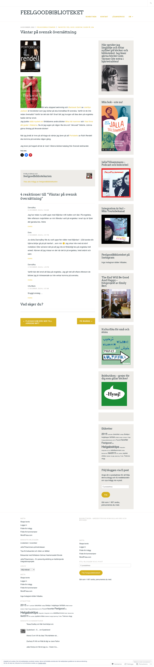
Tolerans (127, 456)
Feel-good (71, 27)
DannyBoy (32, 207)
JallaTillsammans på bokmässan (32, 547)
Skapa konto (25, 521)
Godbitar (79, 27)
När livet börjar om (46, 624)
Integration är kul (106, 450)
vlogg (103, 458)
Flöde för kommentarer (28, 532)
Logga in (23, 525)
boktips (122, 434)
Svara (30, 226)
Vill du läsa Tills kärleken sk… (47, 635)
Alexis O (30, 635)
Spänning (117, 456)
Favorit (118, 440)
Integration (122, 447)
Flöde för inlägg (26, 528)
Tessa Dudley (32, 624)
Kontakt (104, 16)
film (113, 443)
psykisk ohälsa (40, 616)
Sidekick (108, 456)
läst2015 (112, 452)
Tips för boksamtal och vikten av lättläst (34, 551)
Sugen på (86, 27)
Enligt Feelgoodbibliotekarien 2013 (33, 609)
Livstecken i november (28, 543)
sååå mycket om (36, 121)
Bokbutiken (91, 16)
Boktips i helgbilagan (52, 605)
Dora (29, 232)
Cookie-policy (42, 663)
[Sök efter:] (151, 3)
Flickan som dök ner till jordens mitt (39, 322)
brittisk (112, 437)
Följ (105, 494)
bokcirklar (116, 434)
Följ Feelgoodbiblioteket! (91, 573)
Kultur (123, 450)
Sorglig (112, 456)
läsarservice (104, 453)
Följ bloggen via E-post (115, 470)
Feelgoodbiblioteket (52, 12)
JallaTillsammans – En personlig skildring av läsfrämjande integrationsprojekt (42, 560)
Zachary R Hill (32, 641)
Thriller (122, 456)
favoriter (124, 439)
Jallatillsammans (115, 450)
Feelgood (107, 442)
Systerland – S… (33, 630)
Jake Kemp (31, 647)
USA (92, 27)
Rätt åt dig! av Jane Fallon (50, 641)
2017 (28, 605)
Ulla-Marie (32, 286)
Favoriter (62, 27)
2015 (104, 434)
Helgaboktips (110, 446)
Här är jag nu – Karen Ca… (48, 647)
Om (130, 16)
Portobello (73, 135)
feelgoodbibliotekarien (46, 27)
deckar (121, 437)
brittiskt (117, 437)
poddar (120, 453)
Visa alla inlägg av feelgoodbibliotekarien (40, 181)
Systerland (46, 630)
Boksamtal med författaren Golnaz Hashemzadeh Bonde (41, 555)
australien (110, 434)
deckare (125, 437)
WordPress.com (26, 535)
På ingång (85, 321)
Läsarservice (118, 16)
